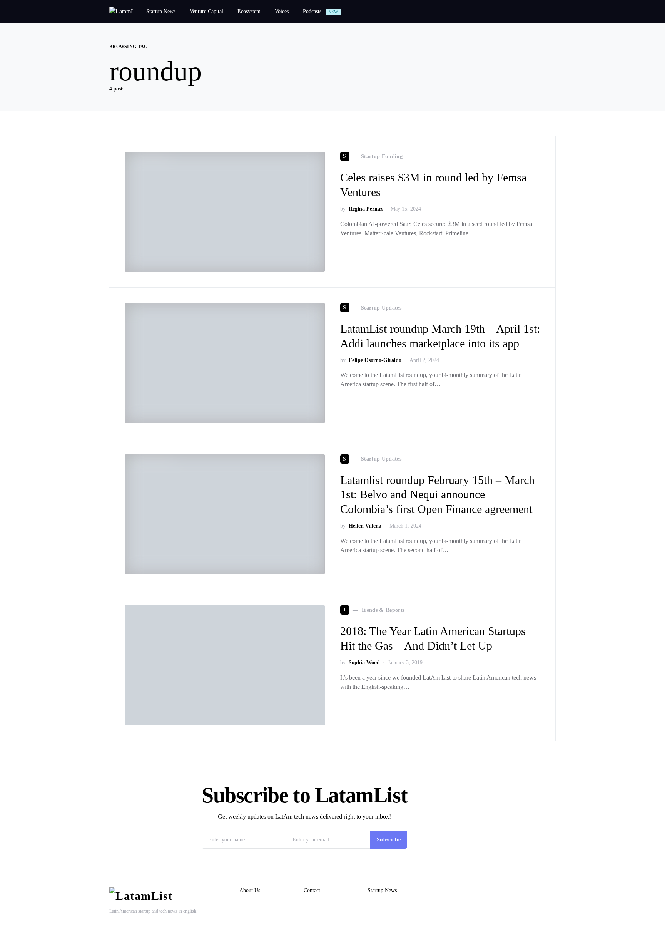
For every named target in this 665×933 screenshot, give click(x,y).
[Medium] (551, 889)
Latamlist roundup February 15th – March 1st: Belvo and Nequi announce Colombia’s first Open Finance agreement (437, 494)
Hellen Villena (365, 526)
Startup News (382, 890)
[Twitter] (515, 889)
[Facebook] (539, 889)
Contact (312, 890)
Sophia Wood (364, 662)
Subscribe (389, 840)
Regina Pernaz (366, 209)
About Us (249, 890)
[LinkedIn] (527, 889)
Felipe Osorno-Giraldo (375, 360)
